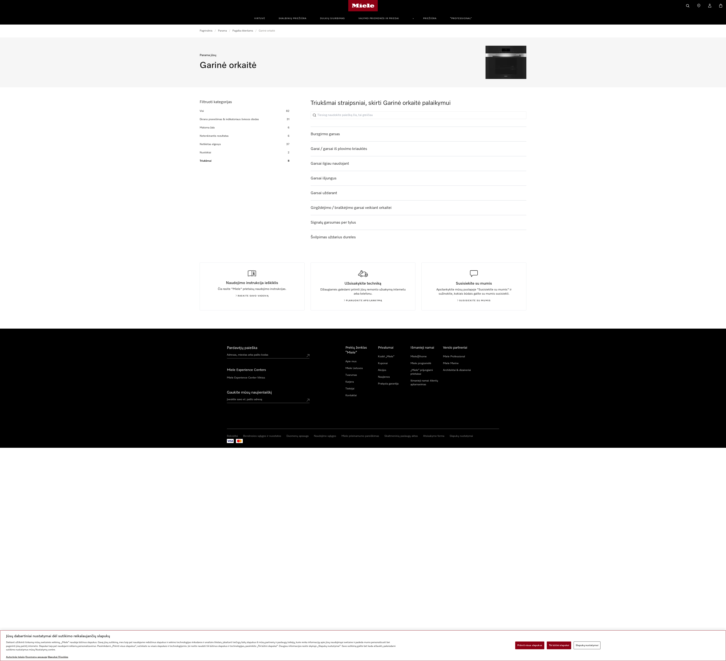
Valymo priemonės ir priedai (378, 18)
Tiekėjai (349, 388)
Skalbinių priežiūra (292, 18)
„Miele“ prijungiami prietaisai (421, 372)
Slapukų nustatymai (461, 436)
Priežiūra (430, 18)
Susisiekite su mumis (475, 301)
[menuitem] (261, 18)
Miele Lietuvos (354, 368)
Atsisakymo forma (433, 436)
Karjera (349, 382)
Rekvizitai (232, 436)
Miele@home (418, 356)
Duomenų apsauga (297, 436)
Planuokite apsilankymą (364, 301)
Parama (222, 30)
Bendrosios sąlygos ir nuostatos (262, 436)
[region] (363, 645)
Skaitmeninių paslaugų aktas (401, 436)
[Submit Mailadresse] (307, 400)
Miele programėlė (420, 363)
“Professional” (461, 18)
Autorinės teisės (15, 657)
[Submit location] (307, 355)
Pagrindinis (206, 30)
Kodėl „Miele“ (386, 356)
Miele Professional (454, 356)
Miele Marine (451, 363)
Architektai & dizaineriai (457, 370)
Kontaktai (351, 395)
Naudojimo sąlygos (325, 436)
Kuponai (383, 363)
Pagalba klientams (242, 30)
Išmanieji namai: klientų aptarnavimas (424, 382)
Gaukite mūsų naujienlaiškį (249, 392)
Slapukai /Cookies (58, 657)
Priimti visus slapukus (529, 645)
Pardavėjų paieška (242, 348)
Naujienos (384, 377)
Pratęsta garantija (388, 383)
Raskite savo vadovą (253, 296)
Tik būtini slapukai (559, 645)
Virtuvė (259, 18)
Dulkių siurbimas (332, 18)
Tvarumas (351, 375)
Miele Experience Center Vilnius (246, 377)
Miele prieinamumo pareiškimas (360, 436)
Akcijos (382, 370)
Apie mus (351, 361)
